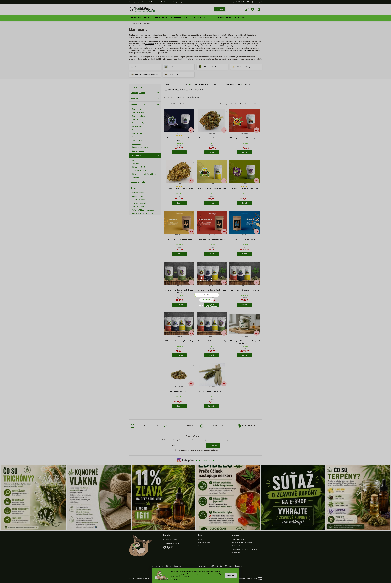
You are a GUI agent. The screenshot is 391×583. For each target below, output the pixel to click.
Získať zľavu (206, 299)
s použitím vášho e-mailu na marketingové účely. (207, 306)
